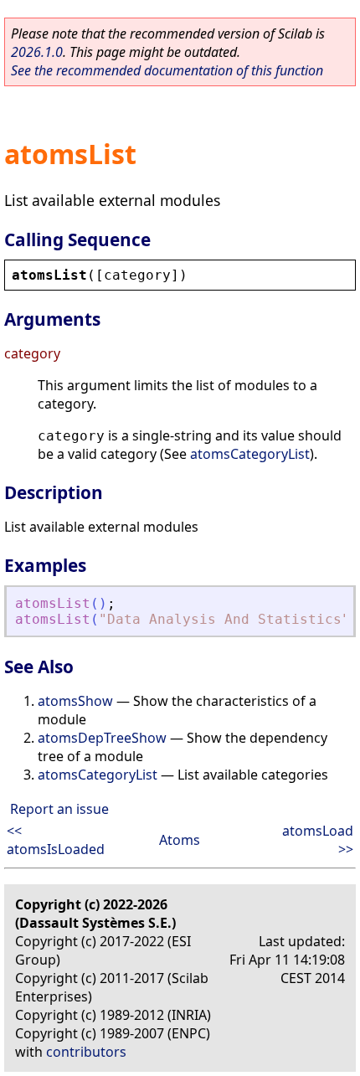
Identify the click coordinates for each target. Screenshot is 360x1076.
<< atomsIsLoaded (56, 839)
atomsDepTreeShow (102, 737)
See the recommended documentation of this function (167, 70)
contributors (86, 1052)
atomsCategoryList (250, 454)
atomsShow (75, 701)
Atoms (179, 840)
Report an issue (59, 809)
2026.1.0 (37, 52)
